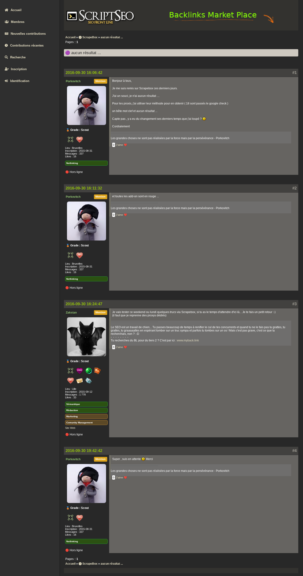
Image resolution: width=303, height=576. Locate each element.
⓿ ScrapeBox (88, 37)
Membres (17, 22)
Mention (100, 81)
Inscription (19, 69)
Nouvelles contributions (28, 33)
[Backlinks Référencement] (222, 22)
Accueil (16, 10)
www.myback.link (188, 340)
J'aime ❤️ (121, 144)
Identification (19, 81)
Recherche (18, 57)
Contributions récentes (27, 45)
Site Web (70, 427)
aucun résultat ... (112, 37)
